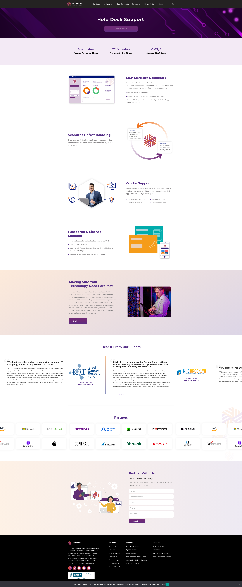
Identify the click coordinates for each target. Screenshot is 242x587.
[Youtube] (79, 568)
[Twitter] (75, 568)
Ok (167, 584)
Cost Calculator (123, 4)
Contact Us (149, 4)
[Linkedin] (89, 568)
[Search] (173, 4)
